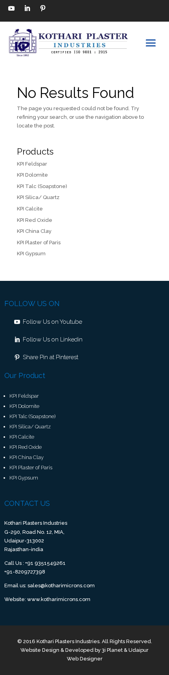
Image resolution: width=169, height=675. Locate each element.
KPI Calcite (30, 209)
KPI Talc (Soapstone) (42, 186)
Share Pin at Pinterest (50, 357)
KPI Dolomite (32, 175)
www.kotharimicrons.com (58, 599)
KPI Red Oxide (34, 220)
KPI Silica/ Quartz (38, 197)
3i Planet (112, 650)
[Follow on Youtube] (11, 8)
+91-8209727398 (24, 572)
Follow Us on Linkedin (53, 339)
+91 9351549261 (45, 563)
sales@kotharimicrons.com (61, 585)
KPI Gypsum (31, 253)
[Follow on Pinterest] (43, 8)
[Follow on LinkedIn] (27, 8)
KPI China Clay (34, 231)
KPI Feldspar (32, 164)
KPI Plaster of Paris (39, 242)
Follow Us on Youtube (52, 321)
